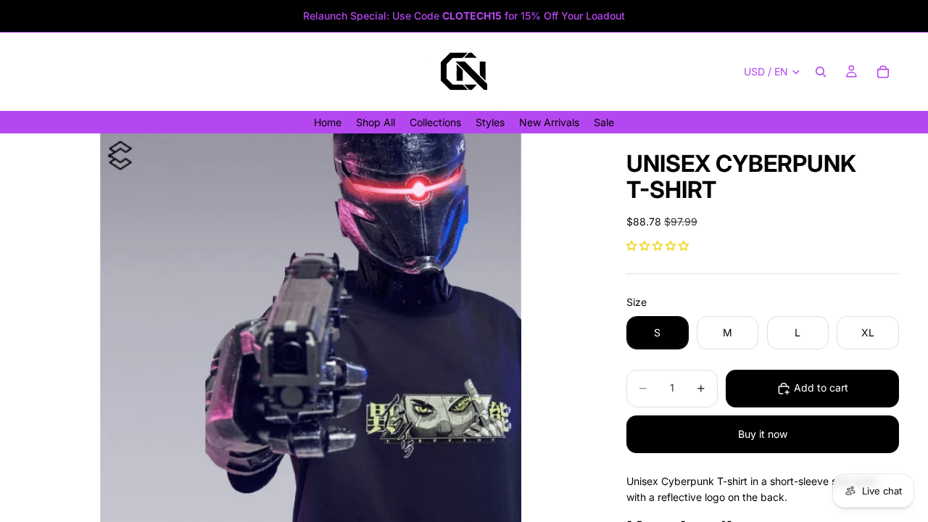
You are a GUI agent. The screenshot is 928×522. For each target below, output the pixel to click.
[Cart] (883, 72)
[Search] (821, 72)
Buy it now (762, 434)
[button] (657, 245)
